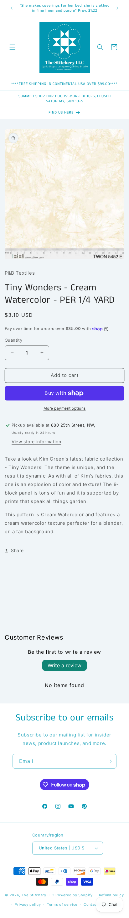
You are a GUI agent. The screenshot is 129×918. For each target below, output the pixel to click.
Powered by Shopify (74, 895)
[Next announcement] (117, 8)
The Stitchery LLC (38, 895)
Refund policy (111, 895)
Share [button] (17, 550)
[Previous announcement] (11, 8)
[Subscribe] (109, 761)
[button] (12, 47)
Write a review (64, 665)
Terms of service (62, 904)
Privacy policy (28, 904)
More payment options (65, 408)
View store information (36, 441)
